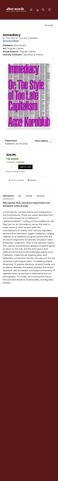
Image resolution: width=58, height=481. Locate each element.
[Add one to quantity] (15, 166)
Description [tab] (8, 195)
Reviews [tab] (41, 195)
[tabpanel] (29, 246)
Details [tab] (29, 195)
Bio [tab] (19, 195)
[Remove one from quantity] (8, 166)
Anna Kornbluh (11, 41)
